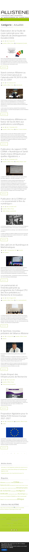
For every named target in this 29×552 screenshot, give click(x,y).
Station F (2, 492)
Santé (25, 159)
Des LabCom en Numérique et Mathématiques (14, 242)
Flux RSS (24, 510)
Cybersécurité (19, 84)
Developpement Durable (21, 42)
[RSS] (16, 523)
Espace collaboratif (12, 510)
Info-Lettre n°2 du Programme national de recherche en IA (14, 460)
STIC (5, 492)
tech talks (8, 492)
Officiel (8, 42)
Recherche (2, 489)
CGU (10, 519)
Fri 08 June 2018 (10, 415)
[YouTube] (12, 523)
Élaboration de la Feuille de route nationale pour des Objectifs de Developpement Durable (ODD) (13, 34)
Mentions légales (5, 519)
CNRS (21, 475)
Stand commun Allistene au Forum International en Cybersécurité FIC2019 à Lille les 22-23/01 (14, 75)
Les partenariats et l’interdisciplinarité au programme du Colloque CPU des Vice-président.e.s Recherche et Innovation (14, 286)
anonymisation (8, 475)
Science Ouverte (23, 127)
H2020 (9, 481)
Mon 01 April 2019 (11, 41)
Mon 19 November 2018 (12, 157)
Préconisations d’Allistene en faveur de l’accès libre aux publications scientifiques (13, 120)
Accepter (4, 549)
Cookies (25, 519)
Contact (4, 510)
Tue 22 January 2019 (11, 82)
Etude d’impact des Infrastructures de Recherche (14, 370)
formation (23, 478)
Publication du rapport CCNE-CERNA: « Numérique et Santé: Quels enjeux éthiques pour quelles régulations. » (14, 151)
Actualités (4, 42)
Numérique (21, 487)
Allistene (4, 333)
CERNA (17, 159)
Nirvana (15, 516)
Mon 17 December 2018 (12, 125)
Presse (12, 42)
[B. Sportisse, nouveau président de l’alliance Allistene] (14, 342)
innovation (13, 484)
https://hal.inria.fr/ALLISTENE (7, 501)
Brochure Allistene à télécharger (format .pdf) (10, 502)
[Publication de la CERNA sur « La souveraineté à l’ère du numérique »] (14, 216)
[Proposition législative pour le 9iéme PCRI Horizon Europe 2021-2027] (14, 426)
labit (3, 41)
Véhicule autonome (13, 492)
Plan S (17, 127)
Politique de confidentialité (17, 519)
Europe (4, 417)
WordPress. (20, 516)
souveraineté (13, 208)
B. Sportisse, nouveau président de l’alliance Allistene (14, 327)
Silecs (18, 489)
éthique (21, 159)
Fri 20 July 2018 (10, 331)
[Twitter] (14, 523)
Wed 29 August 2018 (11, 293)
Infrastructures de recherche (9, 378)
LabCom (7, 248)
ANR (3, 248)
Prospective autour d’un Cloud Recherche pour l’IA (12, 466)
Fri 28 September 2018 (12, 246)
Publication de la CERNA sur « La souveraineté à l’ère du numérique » (13, 198)
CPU (17, 295)
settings (11, 547)
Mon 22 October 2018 (11, 204)
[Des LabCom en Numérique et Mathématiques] (14, 257)
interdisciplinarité (22, 295)
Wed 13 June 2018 (11, 374)
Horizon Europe (13, 481)
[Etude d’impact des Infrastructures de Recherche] (14, 387)
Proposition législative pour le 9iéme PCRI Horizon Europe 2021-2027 (14, 410)
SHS (16, 489)
